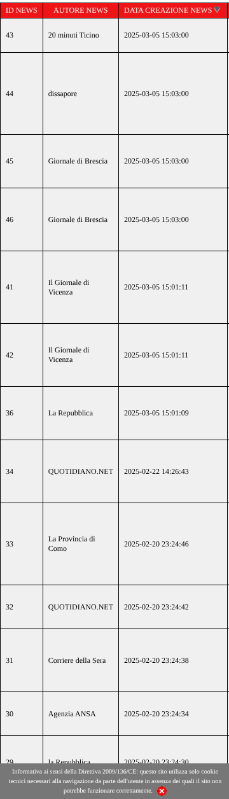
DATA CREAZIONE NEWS (168, 10)
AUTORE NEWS (80, 10)
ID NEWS (22, 10)
